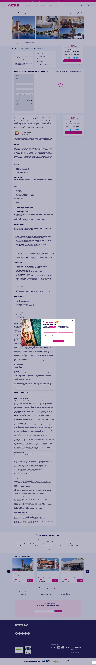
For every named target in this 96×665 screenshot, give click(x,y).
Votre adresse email (48, 333)
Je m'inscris (58, 341)
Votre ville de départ (63, 328)
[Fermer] (72, 320)
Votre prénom (47, 328)
